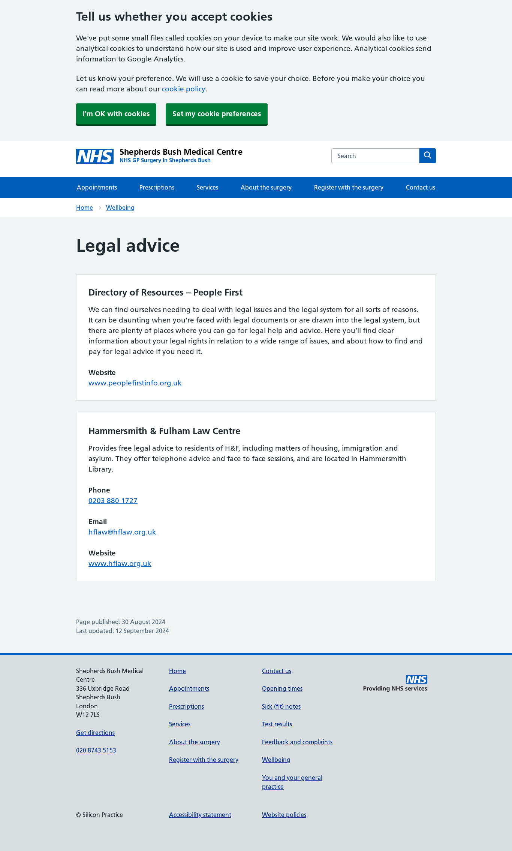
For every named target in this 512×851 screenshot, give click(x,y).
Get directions (95, 732)
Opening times (282, 688)
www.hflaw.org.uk (119, 563)
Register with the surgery (348, 187)
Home (84, 207)
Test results (277, 724)
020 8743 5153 (96, 750)
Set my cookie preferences (216, 113)
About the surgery (266, 187)
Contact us (420, 187)
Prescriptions (156, 187)
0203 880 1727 (113, 500)
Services (207, 187)
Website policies (284, 814)
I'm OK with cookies (116, 113)
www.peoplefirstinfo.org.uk (135, 383)
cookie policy (183, 89)
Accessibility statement (200, 814)
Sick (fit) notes (281, 706)
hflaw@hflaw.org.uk (122, 532)
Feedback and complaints (297, 742)
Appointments (97, 187)
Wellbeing (120, 207)
